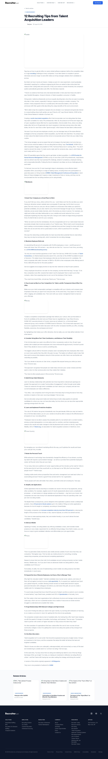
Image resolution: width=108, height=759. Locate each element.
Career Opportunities (60, 728)
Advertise (57, 726)
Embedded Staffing (10, 722)
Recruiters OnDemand (44, 722)
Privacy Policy (59, 752)
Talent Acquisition (76, 730)
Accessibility (86, 752)
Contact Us (58, 732)
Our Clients (25, 724)
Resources (70, 2)
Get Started (98, 2)
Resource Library (75, 724)
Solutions (40, 2)
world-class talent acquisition (39, 118)
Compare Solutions (10, 730)
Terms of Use (50, 752)
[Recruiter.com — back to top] (12, 3)
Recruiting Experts (76, 734)
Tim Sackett (69, 144)
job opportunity (53, 581)
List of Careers (75, 736)
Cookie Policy (68, 752)
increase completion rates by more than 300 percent (57, 510)
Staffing (7, 728)
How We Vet (61, 2)
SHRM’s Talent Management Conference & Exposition (62, 173)
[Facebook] (96, 713)
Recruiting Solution (27, 722)
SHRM (51, 665)
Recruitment (74, 728)
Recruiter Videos (75, 744)
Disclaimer (93, 752)
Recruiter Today (75, 722)
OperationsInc (63, 594)
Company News (59, 724)
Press (56, 730)
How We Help (51, 2)
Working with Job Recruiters (76, 741)
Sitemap (100, 752)
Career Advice (75, 738)
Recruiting (74, 726)
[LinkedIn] (91, 713)
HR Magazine (56, 661)
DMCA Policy (77, 752)
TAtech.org (37, 427)
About (56, 722)
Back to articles (29, 8)
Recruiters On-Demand (11, 726)
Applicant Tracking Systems (78, 732)
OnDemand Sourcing (27, 728)
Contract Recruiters (27, 726)
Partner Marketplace (43, 724)
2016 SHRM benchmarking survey (37, 249)
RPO (6, 724)
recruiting (33, 73)
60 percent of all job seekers (42, 504)
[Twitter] (101, 713)
